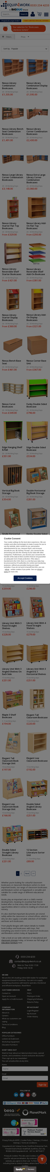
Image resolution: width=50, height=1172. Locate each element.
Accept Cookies (25, 578)
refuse (7, 569)
